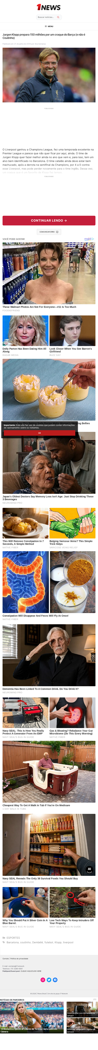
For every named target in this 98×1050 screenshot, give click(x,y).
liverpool (68, 942)
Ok (39, 433)
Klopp (58, 942)
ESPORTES (13, 937)
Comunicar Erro (47, 232)
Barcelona (13, 942)
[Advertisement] (49, 127)
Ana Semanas (40, 44)
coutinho (25, 942)
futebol (49, 942)
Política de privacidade (19, 959)
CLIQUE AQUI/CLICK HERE (31, 971)
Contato (6, 959)
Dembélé (37, 942)
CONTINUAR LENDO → (49, 220)
